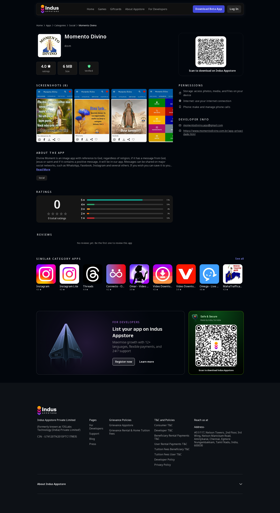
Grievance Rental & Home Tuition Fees (129, 432)
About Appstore (135, 9)
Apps (48, 25)
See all (239, 258)
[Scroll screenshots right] (166, 115)
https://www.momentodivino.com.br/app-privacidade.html (213, 132)
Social (72, 25)
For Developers (157, 9)
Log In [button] (234, 9)
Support (94, 433)
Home (90, 9)
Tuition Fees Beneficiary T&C (172, 449)
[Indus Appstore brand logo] (50, 9)
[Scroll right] (239, 274)
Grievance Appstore (121, 425)
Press (92, 444)
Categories (60, 25)
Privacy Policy (162, 464)
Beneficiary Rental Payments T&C (171, 437)
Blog (92, 438)
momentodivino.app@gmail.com (203, 125)
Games (102, 9)
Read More (43, 169)
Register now (123, 361)
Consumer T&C (163, 425)
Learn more (146, 361)
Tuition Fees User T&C (168, 454)
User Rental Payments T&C (170, 444)
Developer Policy (164, 459)
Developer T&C (163, 430)
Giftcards (115, 9)
